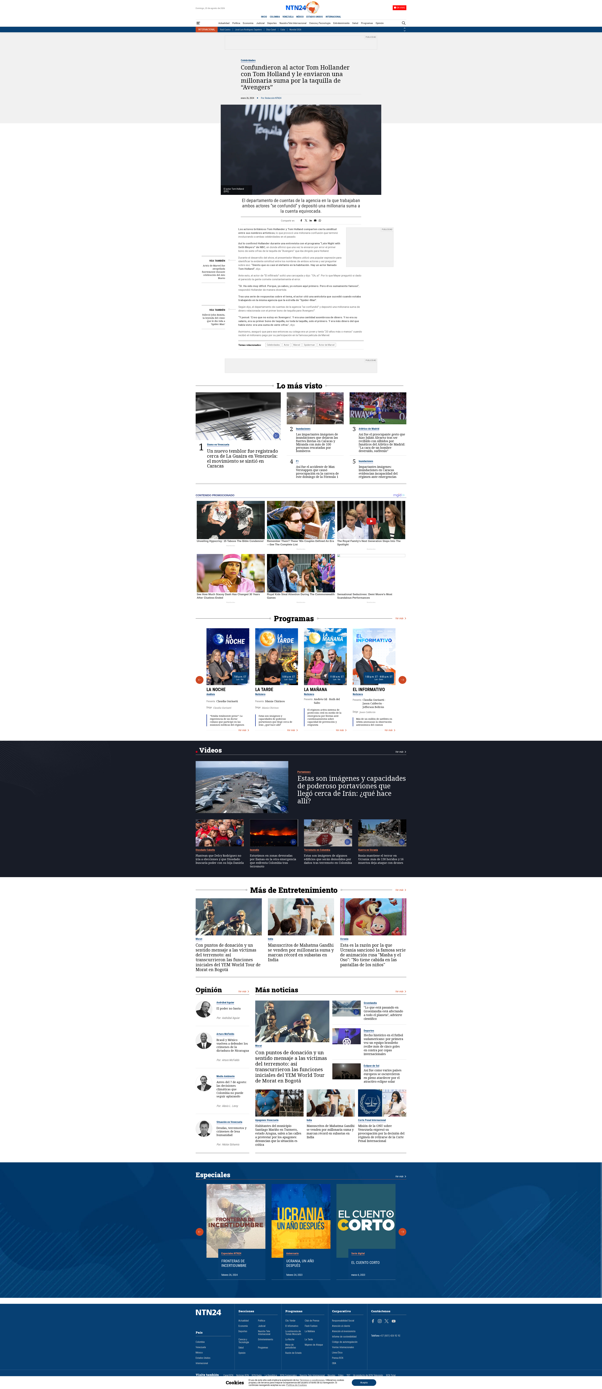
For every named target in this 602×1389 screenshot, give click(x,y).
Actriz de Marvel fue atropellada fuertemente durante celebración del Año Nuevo (213, 272)
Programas (367, 23)
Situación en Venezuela (229, 1122)
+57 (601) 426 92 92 (390, 1335)
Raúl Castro (225, 29)
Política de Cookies (296, 1385)
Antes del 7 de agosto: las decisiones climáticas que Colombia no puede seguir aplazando (232, 1089)
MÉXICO (300, 17)
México (199, 1352)
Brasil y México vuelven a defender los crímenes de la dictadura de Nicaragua (233, 1045)
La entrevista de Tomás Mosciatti (293, 1333)
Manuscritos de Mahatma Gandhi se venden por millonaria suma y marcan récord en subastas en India (301, 952)
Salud (355, 23)
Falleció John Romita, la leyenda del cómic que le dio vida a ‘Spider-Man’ (213, 319)
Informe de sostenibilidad (344, 1336)
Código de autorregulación (344, 1342)
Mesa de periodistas (290, 1346)
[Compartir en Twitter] (306, 220)
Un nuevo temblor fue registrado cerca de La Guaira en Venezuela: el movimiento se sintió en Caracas (242, 458)
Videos (210, 750)
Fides (340, 1375)
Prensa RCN (337, 1358)
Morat (199, 938)
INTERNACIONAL (333, 17)
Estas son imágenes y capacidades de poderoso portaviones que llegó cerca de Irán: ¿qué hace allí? (275, 720)
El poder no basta (229, 1008)
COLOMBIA (275, 17)
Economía (248, 23)
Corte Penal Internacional (372, 1120)
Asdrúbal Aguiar (225, 1002)
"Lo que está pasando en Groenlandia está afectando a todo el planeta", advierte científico (383, 1013)
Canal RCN (228, 1375)
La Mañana (315, 689)
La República (271, 1375)
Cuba (282, 29)
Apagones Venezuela (266, 1120)
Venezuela (201, 1347)
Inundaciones (303, 428)
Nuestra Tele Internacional (293, 23)
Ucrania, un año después (300, 1263)
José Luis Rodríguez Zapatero (248, 29)
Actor (286, 345)
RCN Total (391, 1375)
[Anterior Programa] (199, 680)
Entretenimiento (341, 23)
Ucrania (344, 938)
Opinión (380, 23)
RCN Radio (257, 1375)
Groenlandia (370, 1002)
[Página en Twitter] (387, 1321)
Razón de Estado (293, 1353)
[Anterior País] (404, 28)
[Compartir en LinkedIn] (310, 220)
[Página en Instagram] (380, 1321)
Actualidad (224, 23)
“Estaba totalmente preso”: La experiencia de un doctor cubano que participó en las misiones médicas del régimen (227, 720)
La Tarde (264, 689)
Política (236, 23)
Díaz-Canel (271, 29)
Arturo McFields (225, 1033)
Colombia (200, 1342)
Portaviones (304, 771)
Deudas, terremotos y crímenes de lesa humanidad (231, 1131)
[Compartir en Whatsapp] (320, 220)
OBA (334, 1363)
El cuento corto (365, 1262)
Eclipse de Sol (371, 1065)
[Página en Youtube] (394, 1321)
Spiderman (309, 345)
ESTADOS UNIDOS (314, 17)
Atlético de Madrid (369, 428)
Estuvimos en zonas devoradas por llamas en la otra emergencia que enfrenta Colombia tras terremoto (273, 861)
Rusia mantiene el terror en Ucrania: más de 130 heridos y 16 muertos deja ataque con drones (381, 859)
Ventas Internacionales (343, 1347)
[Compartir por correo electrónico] (315, 220)
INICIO (264, 17)
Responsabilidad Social (343, 1320)
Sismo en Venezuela (218, 444)
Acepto (364, 1382)
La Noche (216, 689)
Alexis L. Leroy (230, 1106)
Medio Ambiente (226, 1076)
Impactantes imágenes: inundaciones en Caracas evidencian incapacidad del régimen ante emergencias (378, 471)
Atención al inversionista (343, 1331)
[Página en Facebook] (373, 1321)
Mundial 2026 (295, 29)
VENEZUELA (288, 17)
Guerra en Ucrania (368, 849)
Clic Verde (290, 1320)
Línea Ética (337, 1352)
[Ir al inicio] (213, 1317)
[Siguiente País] (404, 31)
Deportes (272, 23)
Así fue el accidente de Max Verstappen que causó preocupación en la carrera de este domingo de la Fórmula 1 (317, 471)
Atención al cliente (341, 1326)
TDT (348, 1375)
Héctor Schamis (230, 1144)
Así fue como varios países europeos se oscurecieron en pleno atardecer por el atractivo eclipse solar (382, 1075)
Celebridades (248, 60)
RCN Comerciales (288, 1375)
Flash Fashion (311, 1326)
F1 (297, 461)
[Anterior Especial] (199, 1232)
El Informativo (369, 689)
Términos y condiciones (312, 1380)
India (270, 938)
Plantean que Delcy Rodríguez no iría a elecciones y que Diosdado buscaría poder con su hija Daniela (220, 859)
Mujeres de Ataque (314, 1344)
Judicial (260, 23)
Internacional (202, 1363)
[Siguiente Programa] (402, 680)
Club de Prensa (312, 1320)
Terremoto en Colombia (317, 849)
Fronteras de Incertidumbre (233, 1263)
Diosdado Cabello (205, 849)
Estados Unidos (203, 1358)
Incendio (254, 849)
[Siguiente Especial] (402, 1232)
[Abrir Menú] (198, 23)
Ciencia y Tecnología (319, 23)
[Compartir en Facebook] (301, 220)
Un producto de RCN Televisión (368, 1375)
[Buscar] (403, 23)
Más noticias (276, 989)
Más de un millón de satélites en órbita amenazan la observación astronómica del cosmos (374, 721)
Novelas (331, 1375)
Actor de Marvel (327, 345)
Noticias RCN (242, 1375)
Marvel (296, 345)
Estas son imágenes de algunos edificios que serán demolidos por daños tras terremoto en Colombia (328, 859)
